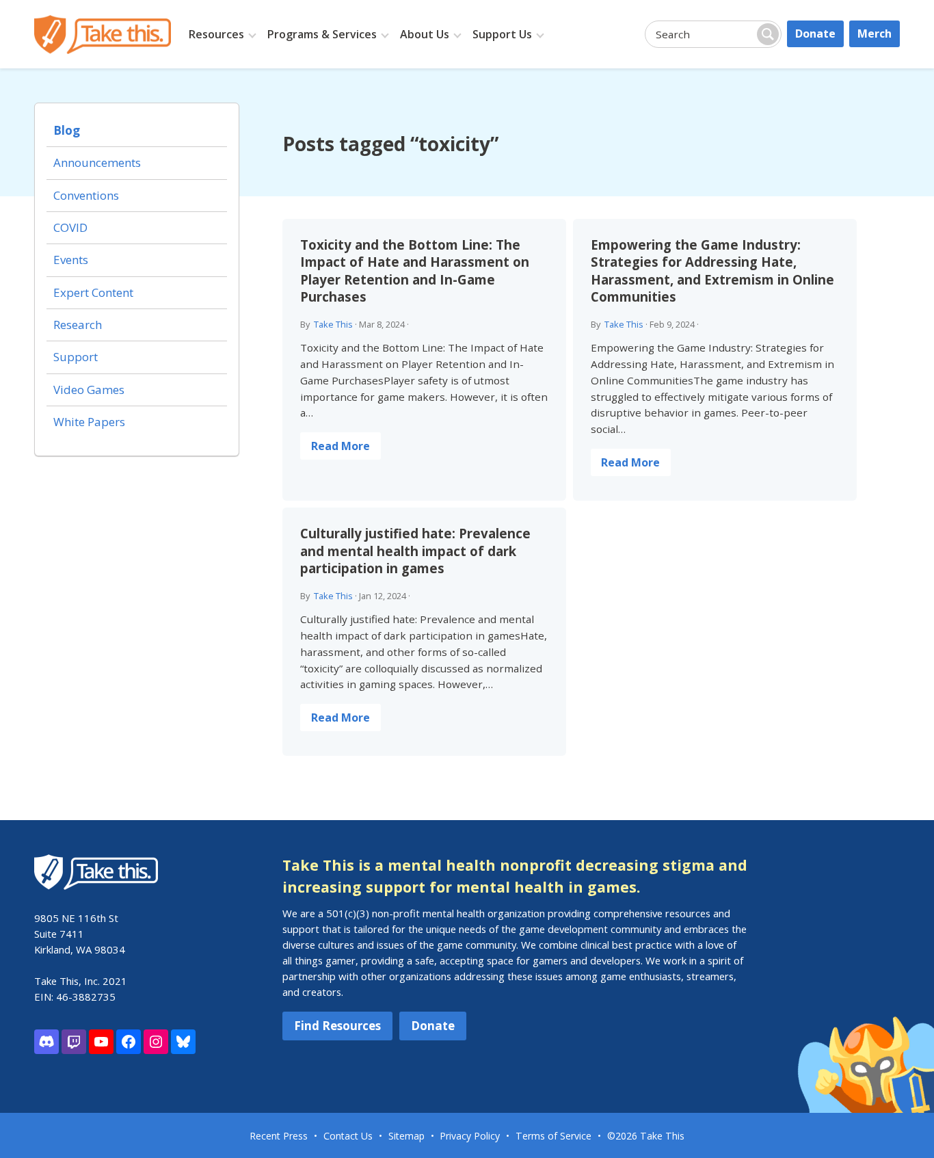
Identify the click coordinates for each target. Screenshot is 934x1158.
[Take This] (102, 34)
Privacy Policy (470, 1135)
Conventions (86, 195)
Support (75, 357)
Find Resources (337, 1026)
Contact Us (348, 1135)
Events (70, 259)
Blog (66, 130)
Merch (874, 33)
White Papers (89, 422)
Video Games (88, 389)
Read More (340, 445)
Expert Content (93, 292)
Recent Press (279, 1135)
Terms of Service (553, 1135)
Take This (333, 324)
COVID (70, 227)
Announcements (97, 162)
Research (77, 324)
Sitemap (406, 1135)
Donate (815, 33)
